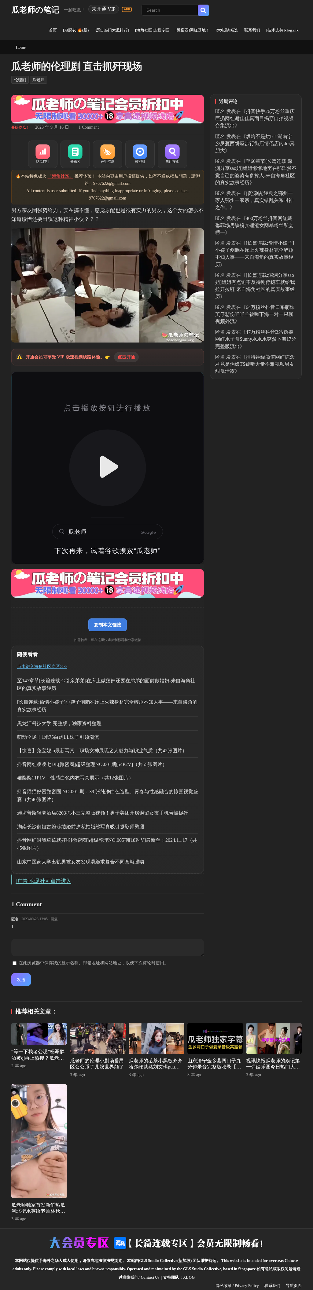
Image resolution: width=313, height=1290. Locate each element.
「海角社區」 (60, 176)
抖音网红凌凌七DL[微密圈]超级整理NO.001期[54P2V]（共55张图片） (92, 764)
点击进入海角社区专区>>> (42, 666)
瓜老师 (38, 80)
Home (21, 47)
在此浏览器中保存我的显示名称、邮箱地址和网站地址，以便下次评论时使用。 (93, 963)
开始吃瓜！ (20, 127)
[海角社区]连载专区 (152, 30)
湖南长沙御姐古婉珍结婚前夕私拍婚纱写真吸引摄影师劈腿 (80, 826)
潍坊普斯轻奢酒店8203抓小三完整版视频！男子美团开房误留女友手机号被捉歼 (102, 812)
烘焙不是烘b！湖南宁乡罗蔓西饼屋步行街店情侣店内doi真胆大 (255, 143)
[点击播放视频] (108, 468)
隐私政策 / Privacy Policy (237, 1285)
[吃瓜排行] (42, 154)
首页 (53, 30)
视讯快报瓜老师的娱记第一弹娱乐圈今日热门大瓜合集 (273, 1067)
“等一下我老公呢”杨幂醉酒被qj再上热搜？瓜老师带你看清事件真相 (37, 1058)
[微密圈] (140, 154)
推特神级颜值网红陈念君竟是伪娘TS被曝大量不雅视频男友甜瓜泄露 (255, 364)
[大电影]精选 (227, 30)
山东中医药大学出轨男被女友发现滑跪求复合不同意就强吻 (80, 861)
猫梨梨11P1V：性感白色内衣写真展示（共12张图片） (75, 777)
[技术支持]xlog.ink (282, 30)
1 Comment (89, 127)
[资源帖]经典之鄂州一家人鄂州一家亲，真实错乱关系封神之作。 (254, 200)
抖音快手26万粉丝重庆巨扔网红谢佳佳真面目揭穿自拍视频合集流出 (255, 118)
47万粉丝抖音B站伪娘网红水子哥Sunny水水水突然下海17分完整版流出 (255, 339)
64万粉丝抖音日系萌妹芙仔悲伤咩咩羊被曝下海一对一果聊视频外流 (255, 314)
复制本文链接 (107, 624)
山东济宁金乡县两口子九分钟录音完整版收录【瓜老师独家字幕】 (214, 1067)
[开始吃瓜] (107, 154)
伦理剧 (20, 80)
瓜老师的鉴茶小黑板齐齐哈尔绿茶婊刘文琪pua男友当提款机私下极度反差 (155, 1067)
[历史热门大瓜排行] (112, 30)
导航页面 (294, 1285)
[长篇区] (75, 154)
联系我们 (252, 30)
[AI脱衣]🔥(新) (76, 30)
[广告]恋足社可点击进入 (43, 881)
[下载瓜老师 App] (126, 9)
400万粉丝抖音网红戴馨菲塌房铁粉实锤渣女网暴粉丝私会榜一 (254, 225)
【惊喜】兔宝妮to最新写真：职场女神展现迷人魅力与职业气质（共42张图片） (102, 750)
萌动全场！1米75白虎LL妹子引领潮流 (58, 737)
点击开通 (126, 357)
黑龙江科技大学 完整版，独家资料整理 (59, 723)
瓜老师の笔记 (35, 9)
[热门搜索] (172, 154)
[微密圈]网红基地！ (192, 30)
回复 (54, 919)
